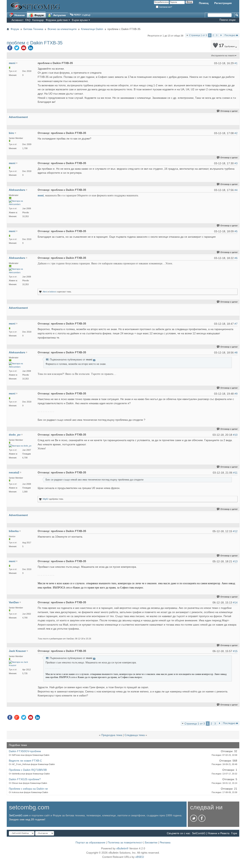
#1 (236, 63)
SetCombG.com (18, 815)
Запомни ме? (165, 7)
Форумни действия (57, 20)
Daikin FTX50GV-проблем (25, 751)
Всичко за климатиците (62, 29)
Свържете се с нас (178, 833)
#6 (236, 258)
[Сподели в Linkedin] (30, 48)
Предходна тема (111, 735)
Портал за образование (90, 842)
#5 (236, 231)
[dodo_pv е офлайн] (20, 445)
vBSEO (139, 856)
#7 (236, 323)
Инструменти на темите (223, 55)
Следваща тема (135, 735)
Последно (229, 35)
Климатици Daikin (92, 29)
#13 (235, 561)
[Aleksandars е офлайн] (21, 202)
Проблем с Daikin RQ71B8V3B (28, 769)
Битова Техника (33, 29)
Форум (39, 15)
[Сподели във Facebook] (10, 48)
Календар (38, 20)
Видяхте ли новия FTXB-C (25, 760)
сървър (85, 14)
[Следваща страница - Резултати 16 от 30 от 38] (221, 35)
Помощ (204, 3)
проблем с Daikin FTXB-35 (34, 42)
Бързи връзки (80, 20)
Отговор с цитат (229, 111)
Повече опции (227, 19)
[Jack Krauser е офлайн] (21, 664)
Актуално (59, 15)
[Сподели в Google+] (17, 718)
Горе (234, 833)
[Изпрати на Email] (24, 48)
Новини (19, 15)
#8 (236, 352)
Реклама (165, 842)
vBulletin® (122, 848)
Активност (17, 20)
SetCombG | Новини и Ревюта (210, 833)
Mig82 (45, 499)
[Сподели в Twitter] (17, 48)
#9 (236, 393)
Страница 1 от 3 (198, 35)
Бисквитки (151, 842)
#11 (235, 472)
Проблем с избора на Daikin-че (28, 788)
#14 (235, 602)
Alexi (45, 291)
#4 (236, 190)
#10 (235, 434)
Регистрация (223, 3)
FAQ (27, 20)
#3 (236, 163)
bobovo (52, 291)
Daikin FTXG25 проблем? (25, 779)
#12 (235, 531)
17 (227, 45)
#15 (235, 651)
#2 (236, 133)
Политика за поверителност (125, 842)
